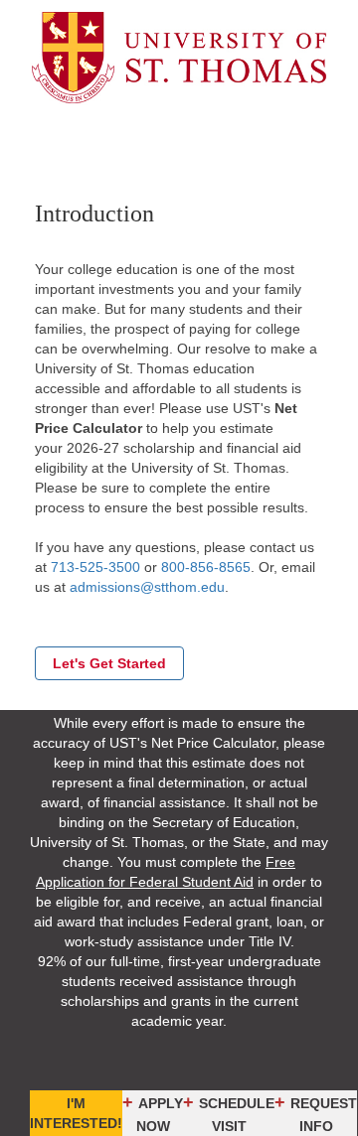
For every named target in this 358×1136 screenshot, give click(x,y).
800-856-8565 (206, 567)
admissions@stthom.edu (147, 587)
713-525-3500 (95, 567)
